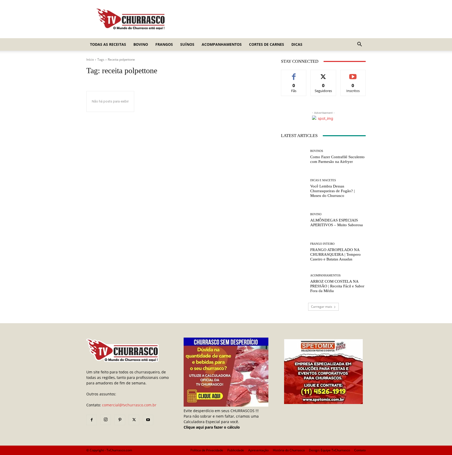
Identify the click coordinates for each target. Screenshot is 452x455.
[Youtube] (148, 420)
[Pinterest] (120, 420)
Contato (360, 450)
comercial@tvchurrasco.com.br (129, 404)
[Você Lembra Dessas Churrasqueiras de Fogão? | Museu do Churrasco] (293, 188)
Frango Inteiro (322, 243)
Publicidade (235, 450)
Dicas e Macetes (323, 180)
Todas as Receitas (108, 44)
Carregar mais (321, 306)
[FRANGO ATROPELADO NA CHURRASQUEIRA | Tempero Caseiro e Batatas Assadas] (293, 252)
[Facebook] (91, 420)
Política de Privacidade (206, 450)
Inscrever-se (353, 74)
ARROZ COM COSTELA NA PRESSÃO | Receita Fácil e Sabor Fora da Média (337, 286)
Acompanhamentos (222, 44)
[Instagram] (105, 419)
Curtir (294, 74)
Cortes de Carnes (266, 44)
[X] (134, 420)
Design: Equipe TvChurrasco (329, 450)
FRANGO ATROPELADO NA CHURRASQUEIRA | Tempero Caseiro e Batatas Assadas (335, 254)
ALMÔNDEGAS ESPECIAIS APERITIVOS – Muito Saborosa (336, 222)
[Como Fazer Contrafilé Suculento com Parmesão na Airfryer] (293, 156)
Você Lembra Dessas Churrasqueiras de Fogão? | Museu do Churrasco (332, 191)
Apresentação (258, 450)
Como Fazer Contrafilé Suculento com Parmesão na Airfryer (337, 159)
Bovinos (316, 151)
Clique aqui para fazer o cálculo (212, 427)
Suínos (187, 44)
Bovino (140, 44)
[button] (359, 44)
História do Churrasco (289, 450)
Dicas (296, 44)
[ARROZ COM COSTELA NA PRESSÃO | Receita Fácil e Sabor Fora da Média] (293, 283)
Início (90, 59)
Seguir (323, 74)
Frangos (164, 44)
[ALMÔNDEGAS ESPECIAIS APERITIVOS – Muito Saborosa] (293, 220)
